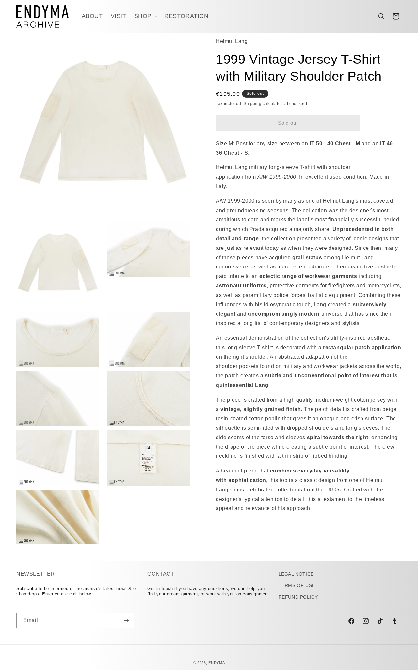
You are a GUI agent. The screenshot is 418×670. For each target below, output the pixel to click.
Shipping (253, 104)
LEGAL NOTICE (296, 573)
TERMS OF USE (297, 585)
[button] (145, 16)
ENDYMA (216, 663)
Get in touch (160, 588)
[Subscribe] (126, 620)
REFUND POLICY (298, 597)
